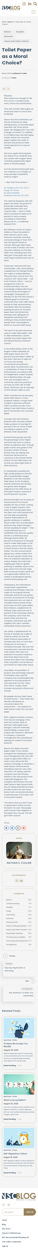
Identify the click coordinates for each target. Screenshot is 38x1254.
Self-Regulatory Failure (15, 1153)
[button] (33, 11)
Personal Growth (19, 922)
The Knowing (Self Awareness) (19, 941)
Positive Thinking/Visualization (19, 926)
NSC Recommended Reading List (15, 1237)
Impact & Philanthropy (11, 1233)
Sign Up (5, 1246)
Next (27, 981)
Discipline (20, 32)
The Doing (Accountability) (19, 937)
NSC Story (6, 1229)
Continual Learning (19, 904)
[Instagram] (17, 880)
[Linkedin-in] (8, 1204)
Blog (4, 1224)
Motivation (8, 36)
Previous (12, 956)
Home (4, 22)
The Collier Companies (11, 1242)
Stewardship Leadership (19, 933)
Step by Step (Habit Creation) (16, 41)
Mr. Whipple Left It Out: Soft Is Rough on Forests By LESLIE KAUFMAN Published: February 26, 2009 (16, 192)
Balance (10, 22)
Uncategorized (19, 945)
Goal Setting (19, 915)
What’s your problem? (15, 1100)
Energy (19, 911)
